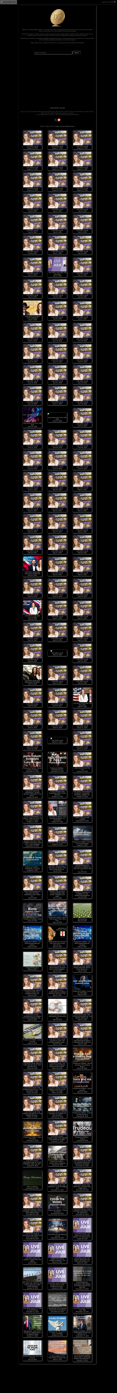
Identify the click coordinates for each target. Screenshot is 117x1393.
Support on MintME (107, 2)
